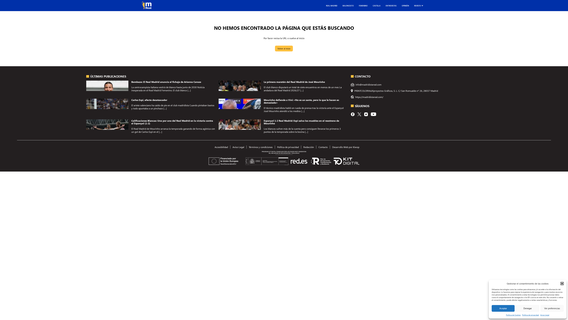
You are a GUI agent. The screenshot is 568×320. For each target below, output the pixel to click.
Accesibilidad (221, 147)
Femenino (363, 5)
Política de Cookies (513, 315)
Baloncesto (348, 5)
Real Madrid (331, 5)
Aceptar (503, 308)
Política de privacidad (530, 315)
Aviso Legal (544, 315)
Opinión (405, 5)
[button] (562, 283)
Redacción (308, 147)
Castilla (376, 5)
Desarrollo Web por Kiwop (345, 147)
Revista (417, 5)
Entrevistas (391, 5)
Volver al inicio (283, 48)
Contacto (323, 147)
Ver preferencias (552, 308)
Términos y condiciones (261, 147)
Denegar (527, 308)
